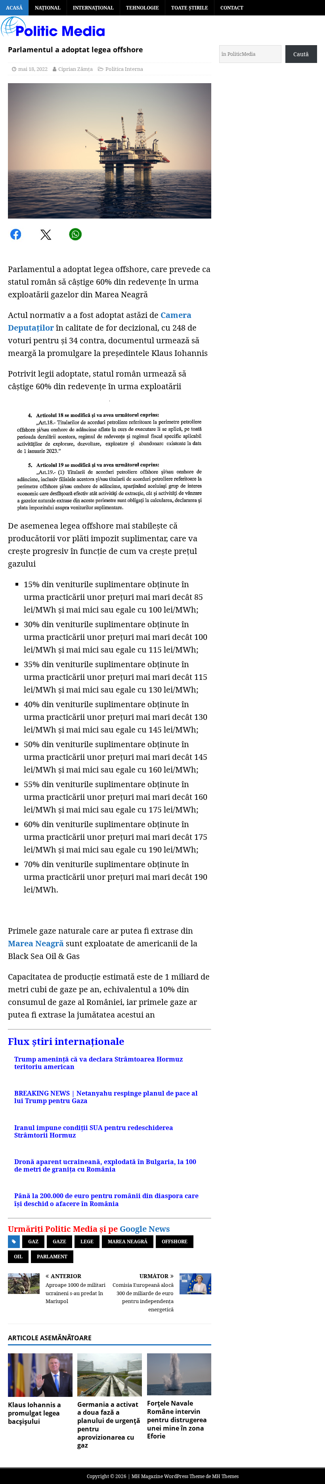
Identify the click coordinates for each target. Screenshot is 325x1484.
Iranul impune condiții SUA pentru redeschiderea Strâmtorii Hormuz (93, 1131)
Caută (301, 54)
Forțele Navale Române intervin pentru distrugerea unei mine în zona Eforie (177, 1419)
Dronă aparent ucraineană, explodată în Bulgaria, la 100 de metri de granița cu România (105, 1165)
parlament (52, 1256)
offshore (174, 1241)
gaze (59, 1241)
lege (87, 1241)
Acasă (14, 7)
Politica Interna (124, 68)
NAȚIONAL (48, 7)
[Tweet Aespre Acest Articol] (46, 235)
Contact (231, 7)
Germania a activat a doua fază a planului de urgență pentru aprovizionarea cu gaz (108, 1425)
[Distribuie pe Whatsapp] (75, 235)
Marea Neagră (36, 943)
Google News (145, 1228)
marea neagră (127, 1241)
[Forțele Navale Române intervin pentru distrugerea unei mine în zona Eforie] (179, 1374)
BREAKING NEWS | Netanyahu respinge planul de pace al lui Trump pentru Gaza (106, 1097)
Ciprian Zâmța (75, 68)
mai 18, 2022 (33, 68)
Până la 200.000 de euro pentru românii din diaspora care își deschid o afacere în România (106, 1199)
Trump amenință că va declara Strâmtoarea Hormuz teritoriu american (98, 1063)
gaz (33, 1241)
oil (18, 1256)
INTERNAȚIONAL (93, 7)
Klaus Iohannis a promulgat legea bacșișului (34, 1413)
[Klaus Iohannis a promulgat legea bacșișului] (40, 1375)
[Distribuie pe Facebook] (17, 235)
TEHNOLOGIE (142, 7)
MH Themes (225, 1476)
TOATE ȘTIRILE (189, 7)
